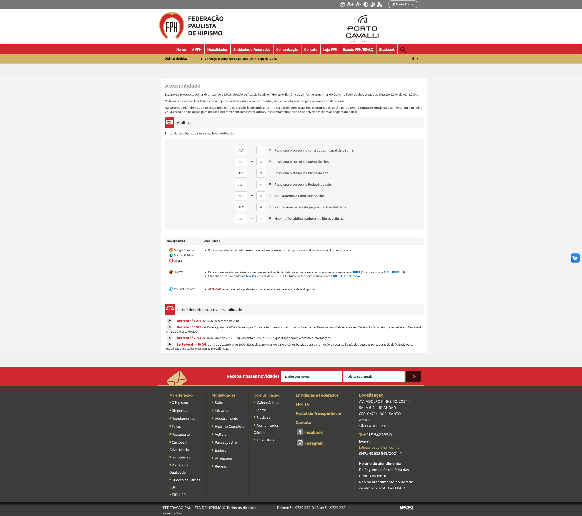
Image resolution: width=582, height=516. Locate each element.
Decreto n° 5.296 (189, 321)
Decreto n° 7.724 (189, 338)
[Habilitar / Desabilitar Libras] (372, 8)
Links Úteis (265, 440)
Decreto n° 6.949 (189, 327)
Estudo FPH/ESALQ (358, 49)
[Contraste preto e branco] (366, 8)
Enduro (220, 450)
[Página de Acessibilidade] (341, 8)
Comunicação (267, 395)
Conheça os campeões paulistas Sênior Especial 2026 (241, 59)
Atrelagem (223, 458)
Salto (219, 402)
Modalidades (224, 395)
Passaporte (181, 434)
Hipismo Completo (230, 426)
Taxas (176, 426)
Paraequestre (226, 442)
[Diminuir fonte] (359, 8)
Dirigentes (180, 410)
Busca (409, 48)
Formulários (181, 457)
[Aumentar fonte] (350, 8)
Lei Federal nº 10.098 (191, 344)
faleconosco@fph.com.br (380, 447)
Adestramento (226, 418)
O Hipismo (180, 402)
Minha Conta (404, 4)
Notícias (263, 417)
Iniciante (222, 410)
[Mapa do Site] (379, 8)
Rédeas (221, 466)
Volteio (220, 434)
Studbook (387, 49)
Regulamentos (183, 418)
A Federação (181, 395)
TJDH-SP (179, 494)
